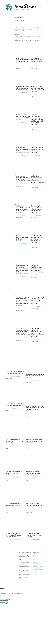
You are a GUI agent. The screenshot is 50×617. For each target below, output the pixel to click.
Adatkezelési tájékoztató (37, 563)
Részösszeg (2, 595)
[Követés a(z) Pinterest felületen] (25, 582)
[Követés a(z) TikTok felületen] (30, 582)
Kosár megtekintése (4, 602)
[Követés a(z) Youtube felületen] (22, 582)
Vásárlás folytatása (4, 600)
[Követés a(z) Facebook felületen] (20, 582)
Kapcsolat (35, 558)
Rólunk (34, 556)
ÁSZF (34, 562)
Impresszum (35, 560)
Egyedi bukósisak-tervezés (38, 566)
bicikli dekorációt (26, 573)
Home (16, 17)
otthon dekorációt (22, 574)
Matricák (34, 565)
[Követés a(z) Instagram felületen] (27, 582)
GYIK (34, 559)
